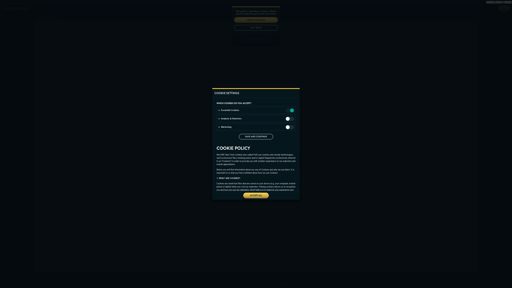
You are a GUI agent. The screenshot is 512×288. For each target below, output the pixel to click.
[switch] (292, 110)
